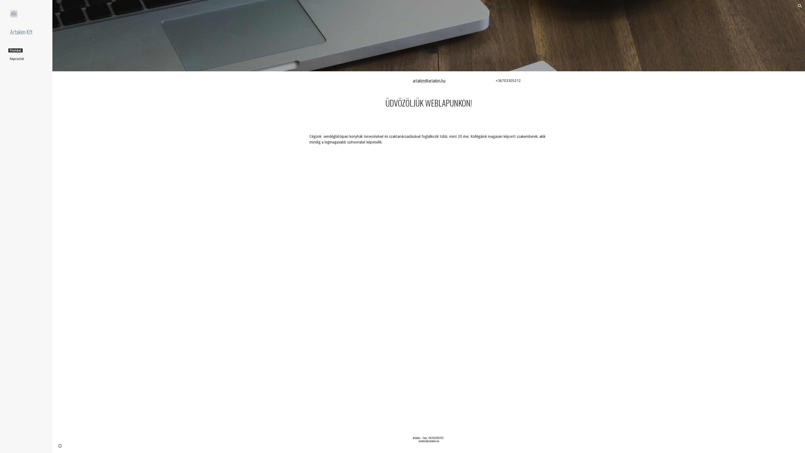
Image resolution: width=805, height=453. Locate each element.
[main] (449, 81)
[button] (800, 6)
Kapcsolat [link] (17, 59)
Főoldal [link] (15, 50)
